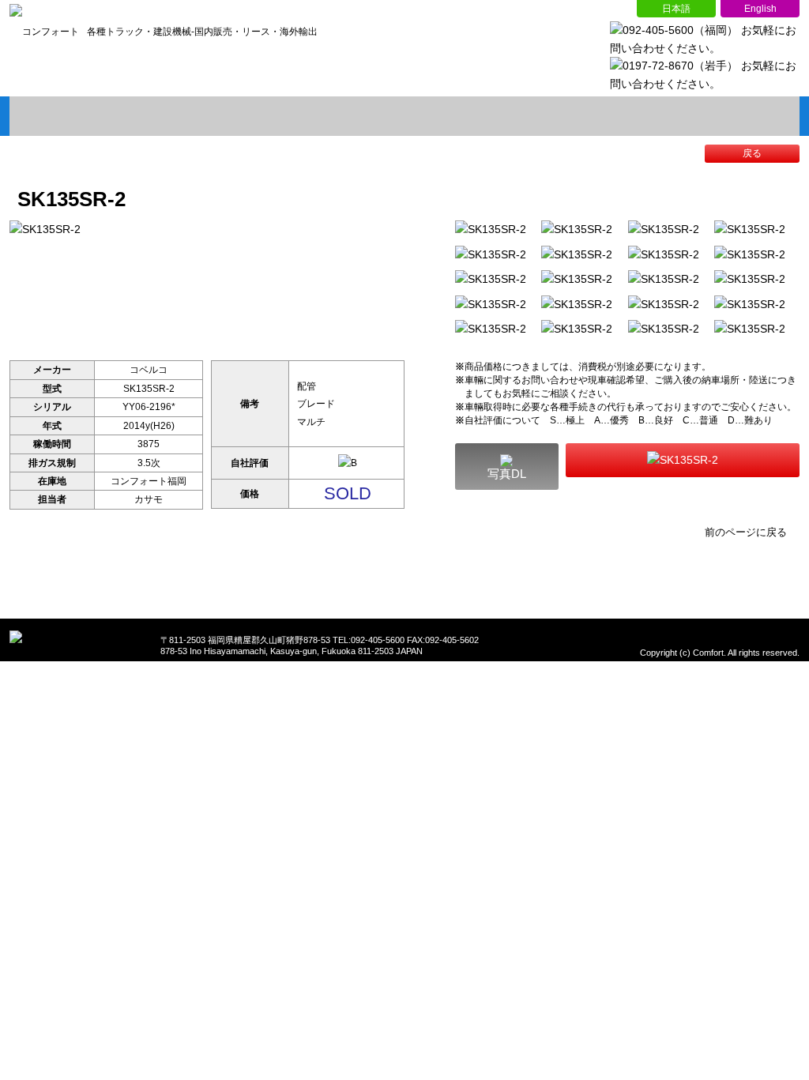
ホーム (88, 116)
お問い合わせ (721, 116)
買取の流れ (404, 116)
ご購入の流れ (563, 116)
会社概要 (246, 116)
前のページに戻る (746, 532)
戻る (752, 153)
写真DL (506, 473)
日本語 (676, 8)
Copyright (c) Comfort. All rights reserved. (720, 652)
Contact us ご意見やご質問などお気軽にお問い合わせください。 (683, 459)
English (760, 8)
